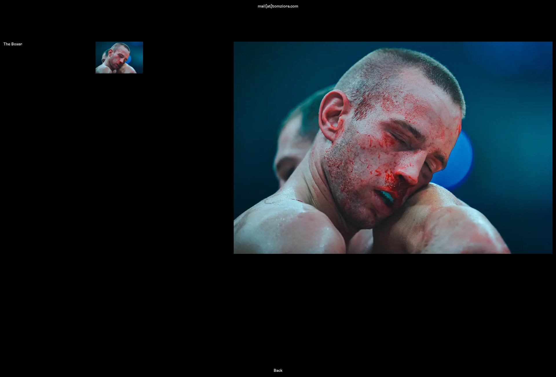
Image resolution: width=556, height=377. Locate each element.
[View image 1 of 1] (119, 57)
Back (278, 371)
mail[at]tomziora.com (278, 6)
